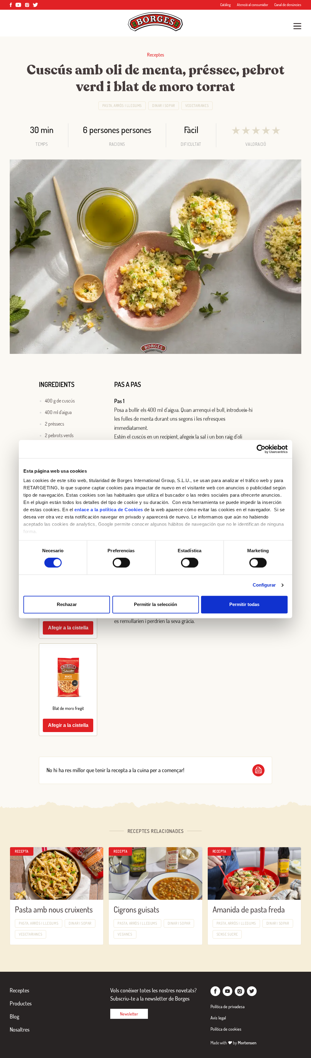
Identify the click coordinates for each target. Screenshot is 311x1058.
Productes (21, 1003)
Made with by (233, 1042)
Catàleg (225, 4)
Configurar (264, 585)
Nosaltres (19, 1029)
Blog (14, 1016)
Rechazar (67, 604)
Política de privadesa (227, 1006)
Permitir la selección (155, 604)
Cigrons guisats (136, 909)
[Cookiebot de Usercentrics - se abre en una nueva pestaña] (261, 449)
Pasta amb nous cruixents (54, 909)
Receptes (19, 990)
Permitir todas (244, 604)
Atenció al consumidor (252, 4)
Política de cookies (225, 1029)
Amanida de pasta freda (249, 909)
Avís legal (218, 1017)
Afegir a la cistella (68, 627)
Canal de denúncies (287, 4)
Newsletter (129, 1013)
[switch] (121, 563)
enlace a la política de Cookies (108, 509)
